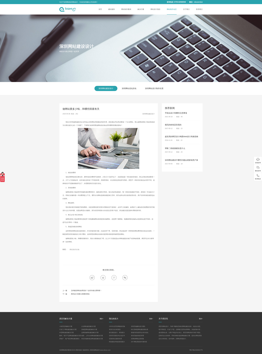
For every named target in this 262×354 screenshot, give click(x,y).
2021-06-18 (173, 117)
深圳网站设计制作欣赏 (154, 88)
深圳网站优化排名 (129, 88)
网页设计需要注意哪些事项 (80, 294)
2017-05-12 (173, 128)
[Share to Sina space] (92, 277)
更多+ (101, 319)
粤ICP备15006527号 (196, 350)
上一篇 (65, 290)
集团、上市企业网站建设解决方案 (92, 335)
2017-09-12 (173, 152)
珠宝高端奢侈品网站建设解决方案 (92, 338)
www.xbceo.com (105, 350)
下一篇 (65, 294)
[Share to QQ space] (114, 277)
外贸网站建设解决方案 (66, 332)
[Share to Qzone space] (103, 277)
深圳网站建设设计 (76, 46)
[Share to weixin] (125, 277)
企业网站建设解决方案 (88, 326)
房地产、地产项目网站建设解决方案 (70, 338)
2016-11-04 (173, 140)
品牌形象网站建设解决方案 (90, 332)
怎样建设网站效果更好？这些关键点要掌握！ (86, 290)
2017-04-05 (173, 164)
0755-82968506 (180, 2)
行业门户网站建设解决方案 (68, 329)
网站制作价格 (74, 249)
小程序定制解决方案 (65, 326)
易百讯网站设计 (95, 350)
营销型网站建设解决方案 (89, 329)
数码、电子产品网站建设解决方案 (70, 335)
